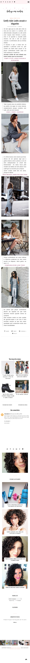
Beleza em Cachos (15, 647)
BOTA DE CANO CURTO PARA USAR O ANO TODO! (8, 396)
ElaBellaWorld (7, 413)
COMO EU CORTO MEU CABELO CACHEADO (15, 587)
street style (16, 18)
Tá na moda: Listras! (22, 394)
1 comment (19, 26)
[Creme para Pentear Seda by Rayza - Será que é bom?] (9, 645)
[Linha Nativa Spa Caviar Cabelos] (21, 645)
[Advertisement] (15, 346)
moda (11, 18)
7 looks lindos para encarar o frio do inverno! (8, 377)
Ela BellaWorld (7, 421)
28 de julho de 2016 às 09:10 (16, 413)
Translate (19, 600)
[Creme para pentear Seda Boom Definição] (15, 645)
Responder (6, 423)
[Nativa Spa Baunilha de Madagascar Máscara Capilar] (27, 645)
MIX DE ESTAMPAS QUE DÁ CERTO (22, 376)
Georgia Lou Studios (15, 649)
